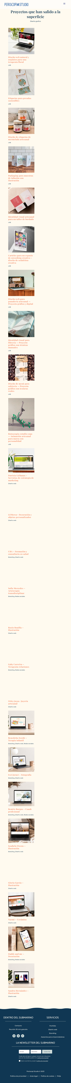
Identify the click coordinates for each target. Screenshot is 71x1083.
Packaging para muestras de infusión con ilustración (20, 178)
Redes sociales (20, 596)
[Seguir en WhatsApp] (22, 1035)
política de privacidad (43, 1058)
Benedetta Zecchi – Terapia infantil (17, 739)
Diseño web (12, 483)
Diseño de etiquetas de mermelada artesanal (19, 138)
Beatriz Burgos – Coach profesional (20, 810)
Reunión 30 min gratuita (18, 1029)
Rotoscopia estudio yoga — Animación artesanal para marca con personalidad (20, 437)
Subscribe (47, 1051)
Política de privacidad (18, 1076)
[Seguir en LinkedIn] (18, 1035)
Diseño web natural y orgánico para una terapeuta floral (18, 59)
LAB (9, 65)
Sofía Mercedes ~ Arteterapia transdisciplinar (16, 590)
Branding (11, 557)
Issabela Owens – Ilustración (17, 847)
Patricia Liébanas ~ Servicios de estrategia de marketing (21, 478)
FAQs (59, 1076)
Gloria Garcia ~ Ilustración (15, 883)
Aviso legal (34, 1076)
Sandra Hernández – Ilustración (18, 991)
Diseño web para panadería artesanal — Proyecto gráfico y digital (20, 301)
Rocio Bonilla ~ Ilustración (16, 628)
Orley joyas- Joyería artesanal (18, 702)
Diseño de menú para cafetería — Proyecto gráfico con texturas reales (18, 387)
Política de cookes (47, 1076)
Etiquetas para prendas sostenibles (19, 99)
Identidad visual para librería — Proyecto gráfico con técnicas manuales (18, 344)
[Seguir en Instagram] (14, 1035)
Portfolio (52, 1026)
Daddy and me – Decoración (16, 955)
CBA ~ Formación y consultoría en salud (18, 552)
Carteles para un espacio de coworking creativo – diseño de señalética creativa (20, 259)
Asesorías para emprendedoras (52, 1037)
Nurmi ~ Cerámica (17, 919)
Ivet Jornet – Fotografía (19, 774)
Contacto (18, 1026)
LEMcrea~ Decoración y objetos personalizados (20, 515)
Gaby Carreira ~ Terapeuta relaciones (18, 665)
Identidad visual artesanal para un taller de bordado (21, 217)
